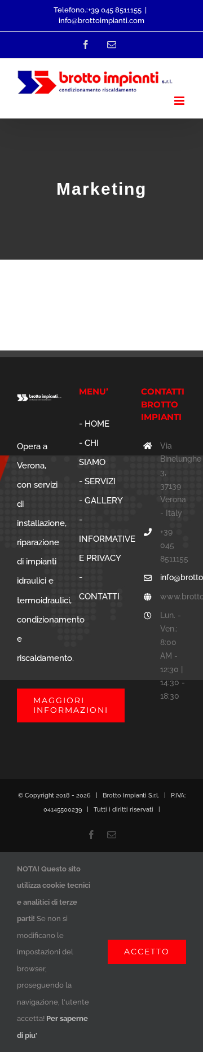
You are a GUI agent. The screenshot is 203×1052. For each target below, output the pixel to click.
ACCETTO (147, 951)
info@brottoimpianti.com (101, 20)
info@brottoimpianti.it (173, 577)
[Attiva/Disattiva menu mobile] (180, 101)
